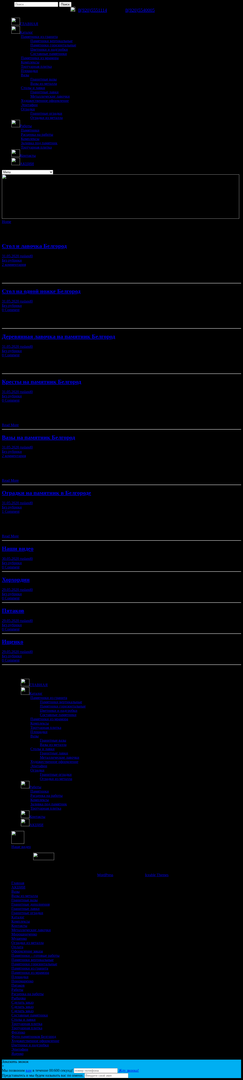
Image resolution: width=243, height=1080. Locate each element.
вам (29, 1070)
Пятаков (13, 611)
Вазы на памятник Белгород (38, 437)
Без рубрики (12, 260)
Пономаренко (22, 981)
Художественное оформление (45, 101)
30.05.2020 (11, 559)
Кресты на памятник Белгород (41, 382)
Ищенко (12, 642)
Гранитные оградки (46, 113)
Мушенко (19, 938)
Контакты (19, 926)
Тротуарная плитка (36, 66)
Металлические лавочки (50, 96)
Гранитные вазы (43, 79)
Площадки (29, 71)
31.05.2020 (11, 256)
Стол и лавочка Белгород (34, 246)
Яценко (17, 1054)
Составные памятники (48, 54)
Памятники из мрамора (40, 58)
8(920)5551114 (92, 10)
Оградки (28, 109)
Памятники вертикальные (51, 41)
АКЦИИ (18, 887)
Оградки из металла (46, 118)
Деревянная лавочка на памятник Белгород (58, 336)
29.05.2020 (11, 590)
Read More (10, 425)
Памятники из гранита (39, 37)
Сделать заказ (22, 1002)
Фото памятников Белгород (33, 1037)
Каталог (17, 917)
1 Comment (10, 511)
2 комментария (14, 265)
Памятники (30, 130)
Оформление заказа (27, 951)
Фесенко (18, 1032)
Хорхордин (16, 579)
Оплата (17, 947)
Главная (17, 883)
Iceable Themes (156, 875)
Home (6, 222)
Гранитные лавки (44, 92)
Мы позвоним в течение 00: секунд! (38, 1070)
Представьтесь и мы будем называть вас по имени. (43, 1075)
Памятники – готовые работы (35, 955)
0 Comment (10, 310)
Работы (17, 990)
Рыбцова (18, 998)
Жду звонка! (129, 1070)
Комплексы (30, 62)
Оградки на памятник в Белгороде (46, 493)
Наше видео (21, 847)
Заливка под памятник (39, 143)
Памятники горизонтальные (53, 45)
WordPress (105, 875)
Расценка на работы (37, 134)
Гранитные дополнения (30, 904)
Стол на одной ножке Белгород (41, 291)
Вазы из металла (43, 84)
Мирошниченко (24, 934)
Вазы (25, 75)
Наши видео (17, 548)
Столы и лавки (33, 88)
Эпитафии (29, 105)
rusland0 (26, 256)
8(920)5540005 (140, 10)
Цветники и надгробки (49, 49)
